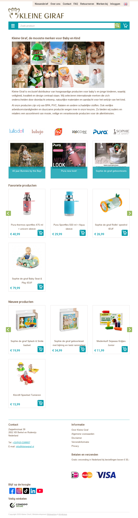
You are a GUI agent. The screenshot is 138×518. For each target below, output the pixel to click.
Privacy (75, 446)
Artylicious (63, 514)
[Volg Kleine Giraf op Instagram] (18, 490)
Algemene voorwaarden (83, 434)
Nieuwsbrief (41, 4)
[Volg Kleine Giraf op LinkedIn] (32, 490)
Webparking (52, 514)
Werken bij (102, 4)
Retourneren (87, 4)
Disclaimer (77, 438)
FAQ (76, 4)
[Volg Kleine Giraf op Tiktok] (25, 490)
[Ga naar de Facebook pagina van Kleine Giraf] (11, 490)
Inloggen (115, 4)
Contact (67, 4)
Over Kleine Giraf (80, 430)
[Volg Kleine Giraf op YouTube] (39, 490)
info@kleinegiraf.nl (25, 446)
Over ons (55, 4)
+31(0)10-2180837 (21, 442)
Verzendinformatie (80, 442)
